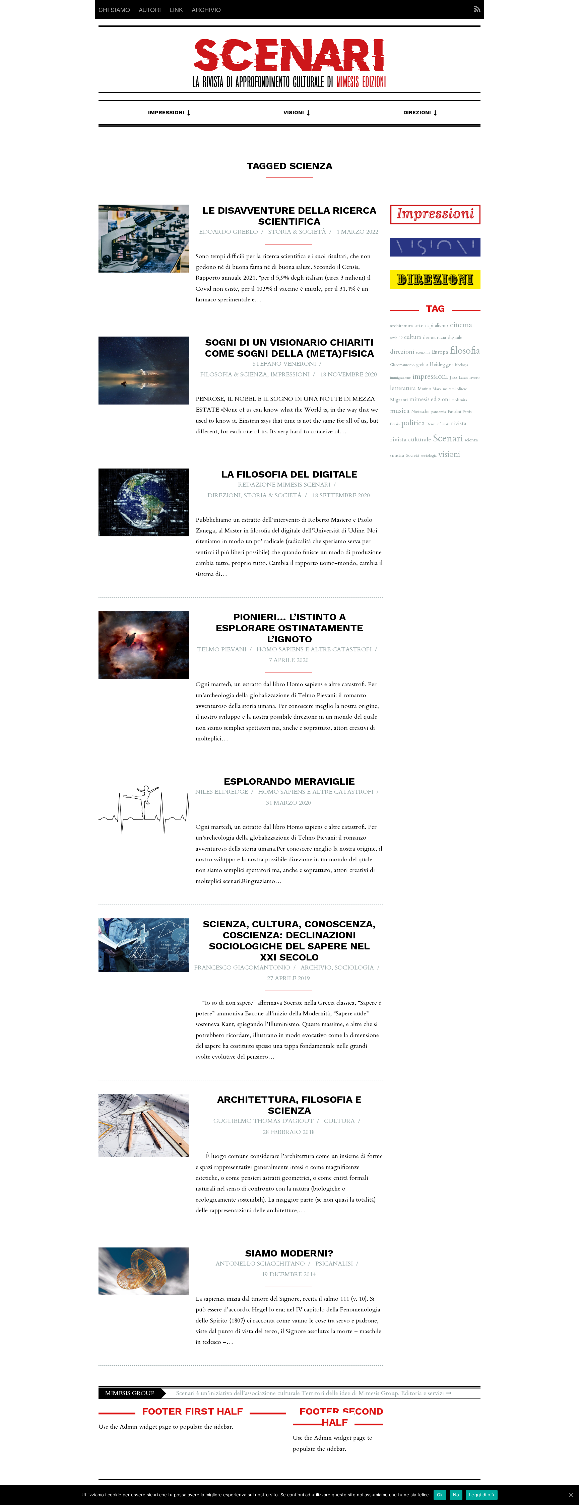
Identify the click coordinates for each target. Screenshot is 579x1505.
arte (419, 325)
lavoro (474, 377)
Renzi (431, 424)
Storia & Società (297, 232)
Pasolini (454, 412)
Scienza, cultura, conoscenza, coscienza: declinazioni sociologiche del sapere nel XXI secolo (289, 940)
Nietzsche (420, 412)
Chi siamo (114, 9)
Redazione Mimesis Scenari (284, 485)
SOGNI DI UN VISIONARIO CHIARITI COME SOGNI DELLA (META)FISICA (289, 347)
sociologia (429, 455)
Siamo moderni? (289, 1253)
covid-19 (396, 337)
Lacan (463, 377)
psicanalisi (334, 1264)
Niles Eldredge (221, 792)
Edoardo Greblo (228, 232)
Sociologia (354, 967)
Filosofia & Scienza (233, 374)
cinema (461, 325)
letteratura (403, 388)
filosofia (465, 351)
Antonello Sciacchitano (260, 1264)
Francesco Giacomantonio (242, 967)
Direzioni (417, 112)
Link (176, 9)
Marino (424, 389)
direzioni (402, 352)
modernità (459, 400)
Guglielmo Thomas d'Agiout (263, 1121)
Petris (467, 411)
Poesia (395, 424)
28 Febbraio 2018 (289, 1132)
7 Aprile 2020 (289, 660)
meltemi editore (455, 388)
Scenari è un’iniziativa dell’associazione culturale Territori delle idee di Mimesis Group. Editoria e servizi (311, 1393)
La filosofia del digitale (289, 474)
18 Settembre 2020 (341, 495)
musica (399, 410)
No (456, 1494)
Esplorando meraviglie (289, 781)
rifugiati (443, 424)
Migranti (399, 400)
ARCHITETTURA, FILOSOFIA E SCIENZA (289, 1104)
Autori (150, 9)
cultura (339, 1121)
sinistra (397, 455)
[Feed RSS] (475, 9)
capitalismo (436, 325)
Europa (440, 352)
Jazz (453, 377)
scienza (471, 440)
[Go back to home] (289, 57)
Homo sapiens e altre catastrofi (314, 649)
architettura (401, 325)
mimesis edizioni (429, 399)
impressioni (430, 376)
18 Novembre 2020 (348, 374)
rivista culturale (410, 439)
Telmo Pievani (221, 649)
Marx (437, 388)
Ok (440, 1494)
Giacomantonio (402, 364)
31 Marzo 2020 (288, 803)
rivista (458, 423)
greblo (422, 365)
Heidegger (441, 364)
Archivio (206, 9)
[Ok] (570, 1495)
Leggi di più (481, 1494)
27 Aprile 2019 (288, 978)
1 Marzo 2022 (357, 232)
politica (413, 423)
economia (423, 352)
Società (412, 455)
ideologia (461, 364)
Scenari (448, 438)
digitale (455, 337)
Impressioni (166, 112)
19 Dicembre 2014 (289, 1274)
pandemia (438, 411)
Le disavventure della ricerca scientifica (289, 215)
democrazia (434, 337)
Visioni (293, 112)
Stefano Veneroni (284, 364)
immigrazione (400, 377)
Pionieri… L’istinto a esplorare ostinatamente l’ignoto (289, 628)
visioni (449, 454)
